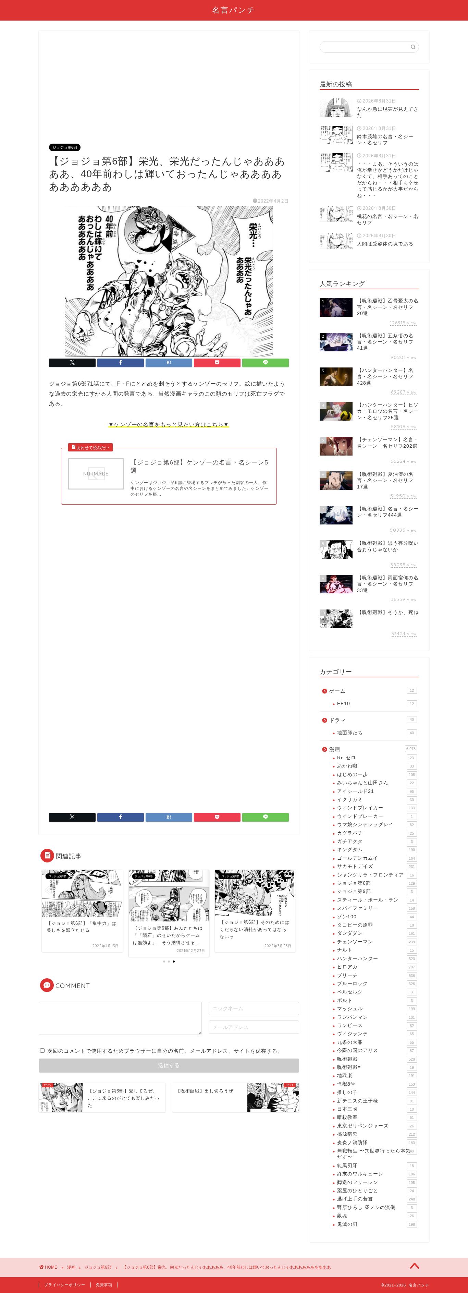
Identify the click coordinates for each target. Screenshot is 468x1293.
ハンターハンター (376, 958)
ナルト (375, 950)
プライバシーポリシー (64, 1285)
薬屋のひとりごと (375, 1190)
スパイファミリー (376, 908)
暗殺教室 (375, 1117)
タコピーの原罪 (375, 925)
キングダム (376, 849)
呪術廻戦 (376, 1059)
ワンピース (375, 1025)
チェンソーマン (376, 941)
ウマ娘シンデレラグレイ (375, 824)
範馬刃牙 (375, 1165)
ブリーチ (376, 975)
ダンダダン (376, 933)
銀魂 (375, 1215)
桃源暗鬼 (376, 1134)
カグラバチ (375, 833)
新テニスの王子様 (375, 1100)
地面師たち (375, 732)
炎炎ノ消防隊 (376, 1142)
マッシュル (376, 1008)
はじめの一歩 (376, 774)
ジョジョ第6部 (64, 147)
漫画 (372, 749)
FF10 (375, 703)
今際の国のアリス (375, 1050)
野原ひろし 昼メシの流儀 (375, 1207)
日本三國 (375, 1109)
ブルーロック (376, 983)
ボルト (375, 1000)
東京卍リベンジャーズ (375, 1125)
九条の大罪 (375, 1042)
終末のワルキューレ (376, 1173)
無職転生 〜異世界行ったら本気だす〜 (375, 1154)
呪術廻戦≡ (375, 1067)
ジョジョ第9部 (375, 891)
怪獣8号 (376, 1084)
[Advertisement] (169, 93)
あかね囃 (375, 766)
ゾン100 (375, 916)
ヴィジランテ (375, 1033)
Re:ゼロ (375, 757)
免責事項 (104, 1285)
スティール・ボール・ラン (375, 900)
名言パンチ (234, 9)
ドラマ (371, 720)
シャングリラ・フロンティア (375, 875)
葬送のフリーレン (376, 1182)
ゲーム (371, 691)
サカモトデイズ (376, 866)
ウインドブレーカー (375, 816)
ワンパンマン (376, 1017)
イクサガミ (375, 799)
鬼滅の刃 (376, 1224)
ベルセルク (375, 991)
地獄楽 (376, 1075)
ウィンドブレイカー (376, 807)
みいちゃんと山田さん (375, 782)
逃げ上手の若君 (376, 1198)
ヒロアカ (376, 966)
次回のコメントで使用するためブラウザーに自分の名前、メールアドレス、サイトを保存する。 (165, 1051)
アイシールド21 (375, 791)
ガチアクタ (375, 841)
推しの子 (376, 1092)
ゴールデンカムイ (376, 858)
